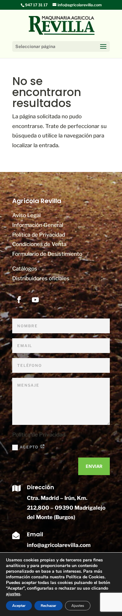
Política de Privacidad (38, 235)
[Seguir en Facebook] (19, 300)
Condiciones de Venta (39, 244)
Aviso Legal (26, 215)
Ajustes (77, 605)
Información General (37, 225)
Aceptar (19, 605)
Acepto (30, 447)
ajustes (13, 594)
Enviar (94, 466)
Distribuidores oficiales (40, 278)
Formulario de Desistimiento (47, 254)
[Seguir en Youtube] (35, 300)
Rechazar (48, 605)
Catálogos (24, 268)
